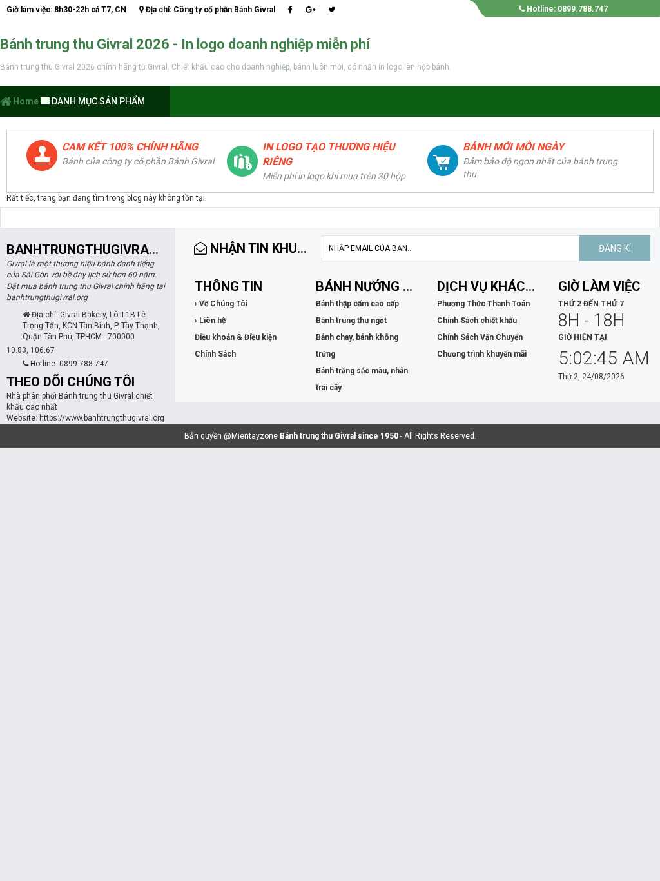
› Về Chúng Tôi (221, 303)
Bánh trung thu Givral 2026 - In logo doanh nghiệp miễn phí (185, 44)
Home (25, 101)
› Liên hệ (210, 320)
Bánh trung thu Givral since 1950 (339, 435)
